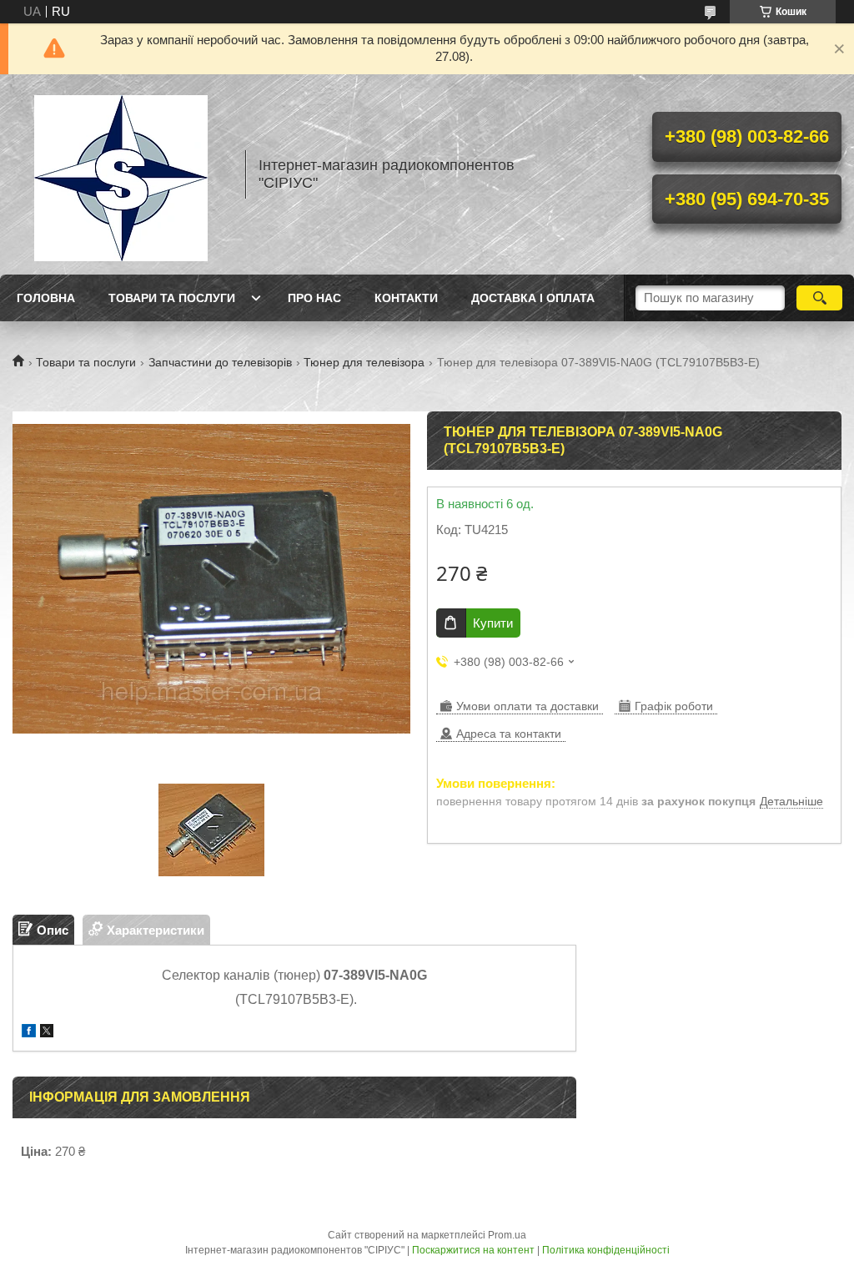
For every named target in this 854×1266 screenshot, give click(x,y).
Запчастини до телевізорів (220, 362)
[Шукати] (819, 297)
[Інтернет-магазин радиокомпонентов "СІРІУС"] (121, 174)
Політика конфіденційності (606, 1250)
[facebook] (29, 1033)
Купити (493, 623)
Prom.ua (507, 1235)
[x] (46, 1033)
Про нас (314, 298)
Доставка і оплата (533, 298)
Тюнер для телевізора (364, 362)
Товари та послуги (171, 298)
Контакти (406, 298)
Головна (46, 298)
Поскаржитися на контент (473, 1250)
